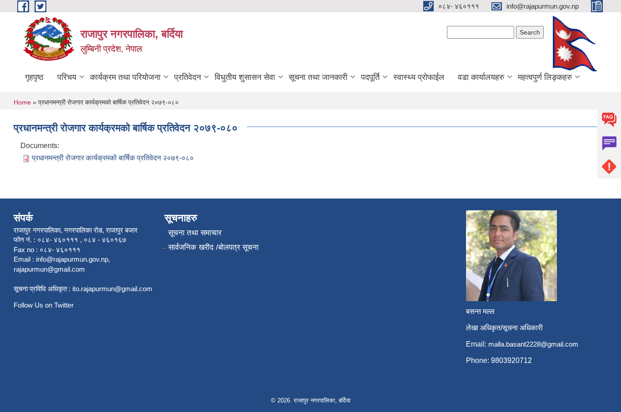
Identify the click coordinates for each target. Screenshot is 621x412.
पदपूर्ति (370, 77)
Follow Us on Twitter (44, 305)
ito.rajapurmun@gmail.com (112, 289)
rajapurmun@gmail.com (49, 269)
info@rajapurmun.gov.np (72, 259)
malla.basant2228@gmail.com (533, 344)
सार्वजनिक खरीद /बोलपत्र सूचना (213, 247)
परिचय (66, 77)
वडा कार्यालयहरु (481, 77)
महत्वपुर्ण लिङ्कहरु (545, 77)
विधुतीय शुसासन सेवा (245, 77)
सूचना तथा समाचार (194, 232)
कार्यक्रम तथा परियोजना (125, 77)
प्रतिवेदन (187, 77)
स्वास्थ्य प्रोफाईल (418, 77)
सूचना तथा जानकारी (318, 77)
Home (22, 102)
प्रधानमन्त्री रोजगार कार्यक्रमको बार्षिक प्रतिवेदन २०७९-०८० (113, 158)
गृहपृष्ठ (34, 77)
